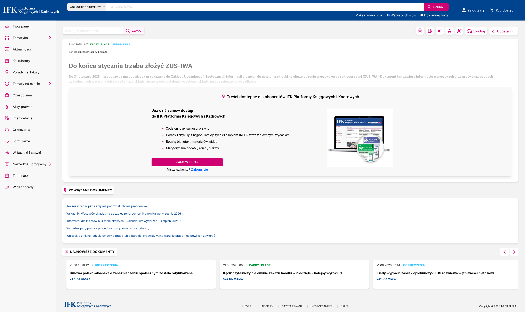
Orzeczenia (21, 130)
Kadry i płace (99, 44)
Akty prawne (22, 107)
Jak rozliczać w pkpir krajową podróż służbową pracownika (106, 206)
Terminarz (20, 176)
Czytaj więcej (80, 278)
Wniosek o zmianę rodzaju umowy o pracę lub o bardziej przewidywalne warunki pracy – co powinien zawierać (140, 235)
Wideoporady (23, 187)
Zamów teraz (187, 162)
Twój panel (21, 26)
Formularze (21, 141)
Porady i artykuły (26, 72)
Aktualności (22, 49)
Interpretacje (22, 118)
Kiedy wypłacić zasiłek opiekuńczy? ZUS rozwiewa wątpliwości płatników (435, 273)
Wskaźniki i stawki (27, 153)
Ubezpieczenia (120, 44)
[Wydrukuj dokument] (420, 31)
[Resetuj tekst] (449, 31)
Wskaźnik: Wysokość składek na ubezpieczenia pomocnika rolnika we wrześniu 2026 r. (125, 213)
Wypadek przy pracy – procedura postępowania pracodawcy (107, 228)
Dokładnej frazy (436, 15)
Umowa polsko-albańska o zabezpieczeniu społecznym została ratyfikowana (131, 273)
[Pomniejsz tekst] (440, 31)
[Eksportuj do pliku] (430, 31)
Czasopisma (22, 95)
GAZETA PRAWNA (292, 306)
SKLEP (345, 306)
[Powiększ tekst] (459, 31)
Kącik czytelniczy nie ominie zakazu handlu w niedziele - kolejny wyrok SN (282, 273)
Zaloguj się (199, 169)
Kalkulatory (21, 61)
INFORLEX (267, 306)
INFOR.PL (247, 306)
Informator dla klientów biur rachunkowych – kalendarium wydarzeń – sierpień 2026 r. (123, 221)
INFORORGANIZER (321, 306)
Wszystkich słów (403, 15)
